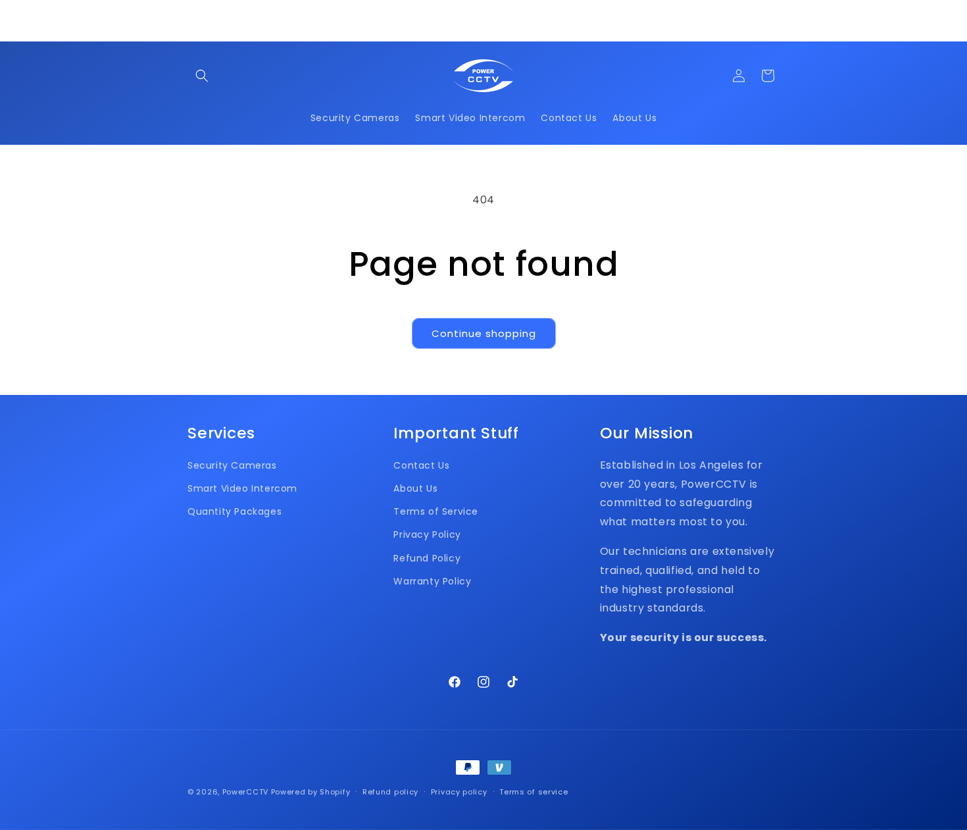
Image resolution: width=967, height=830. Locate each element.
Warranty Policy (432, 581)
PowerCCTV (245, 792)
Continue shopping (484, 333)
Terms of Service (435, 511)
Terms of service (533, 792)
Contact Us (421, 465)
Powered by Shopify (311, 792)
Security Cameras (232, 465)
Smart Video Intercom (242, 488)
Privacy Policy (426, 534)
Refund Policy (426, 558)
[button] (201, 75)
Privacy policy (459, 792)
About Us (415, 488)
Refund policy (390, 792)
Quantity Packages (234, 511)
